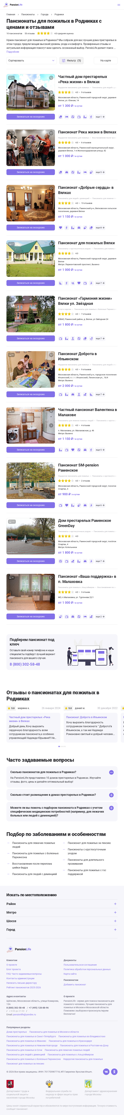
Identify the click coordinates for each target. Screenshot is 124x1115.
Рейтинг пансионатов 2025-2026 (23, 987)
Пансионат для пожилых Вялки (86, 243)
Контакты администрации (20, 978)
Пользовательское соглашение (80, 964)
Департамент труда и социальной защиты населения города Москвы (20, 1094)
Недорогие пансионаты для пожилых (73, 88)
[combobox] (31, 60)
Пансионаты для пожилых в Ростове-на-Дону (84, 1045)
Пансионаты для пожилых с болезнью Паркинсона (95, 309)
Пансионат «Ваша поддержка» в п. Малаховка (87, 579)
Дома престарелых (16, 1032)
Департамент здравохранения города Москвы (101, 1093)
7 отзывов (86, 314)
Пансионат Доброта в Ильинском (77, 356)
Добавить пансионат (75, 984)
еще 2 (99, 616)
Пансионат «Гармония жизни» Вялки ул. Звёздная (85, 301)
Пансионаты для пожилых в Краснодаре (70, 1041)
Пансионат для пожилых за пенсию (89, 843)
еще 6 (99, 505)
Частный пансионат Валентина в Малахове (87, 412)
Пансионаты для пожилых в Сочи (24, 1050)
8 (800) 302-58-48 (25, 664)
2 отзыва (85, 481)
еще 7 (99, 283)
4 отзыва (85, 425)
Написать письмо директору (21, 983)
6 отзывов (86, 142)
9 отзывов (86, 92)
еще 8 (99, 227)
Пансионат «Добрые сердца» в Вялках (86, 190)
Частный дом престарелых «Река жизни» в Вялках (82, 79)
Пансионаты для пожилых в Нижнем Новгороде (31, 1045)
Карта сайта (70, 974)
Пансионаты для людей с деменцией (107, 88)
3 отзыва (85, 592)
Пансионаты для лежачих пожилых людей (75, 421)
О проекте (11, 964)
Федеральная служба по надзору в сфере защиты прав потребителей (62, 1094)
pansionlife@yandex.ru (24, 1014)
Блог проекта (13, 969)
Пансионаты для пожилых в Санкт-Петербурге (31, 1036)
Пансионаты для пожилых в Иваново (26, 1041)
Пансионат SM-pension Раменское (78, 468)
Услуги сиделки (64, 309)
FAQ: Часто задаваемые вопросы (24, 974)
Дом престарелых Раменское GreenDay (84, 523)
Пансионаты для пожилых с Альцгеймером (76, 587)
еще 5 (99, 172)
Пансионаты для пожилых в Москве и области (54, 1032)
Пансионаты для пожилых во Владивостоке (81, 1036)
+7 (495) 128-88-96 (39, 1007)
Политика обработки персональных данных (87, 969)
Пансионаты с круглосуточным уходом (74, 249)
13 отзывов (86, 203)
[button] (51, 92)
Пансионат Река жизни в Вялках (87, 132)
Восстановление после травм (104, 138)
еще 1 (99, 117)
